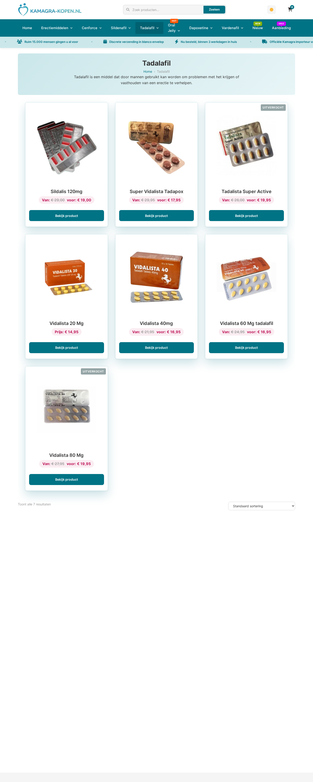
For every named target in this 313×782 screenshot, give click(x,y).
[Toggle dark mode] (271, 9)
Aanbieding (281, 28)
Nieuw (258, 28)
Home (27, 28)
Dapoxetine (198, 28)
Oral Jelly (172, 28)
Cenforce (89, 28)
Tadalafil (147, 28)
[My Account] (280, 9)
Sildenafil (118, 28)
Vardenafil (230, 28)
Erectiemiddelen (54, 28)
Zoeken (214, 9)
